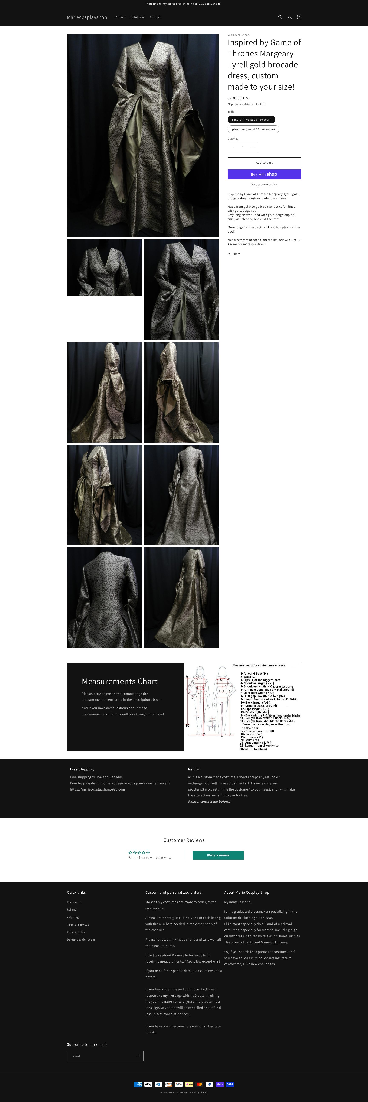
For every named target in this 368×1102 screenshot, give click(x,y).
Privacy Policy (76, 932)
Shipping (233, 104)
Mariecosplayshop (177, 1092)
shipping (73, 917)
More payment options (264, 184)
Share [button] (236, 254)
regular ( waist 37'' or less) (251, 120)
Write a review (218, 855)
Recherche (74, 902)
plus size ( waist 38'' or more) (253, 129)
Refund (72, 909)
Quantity (233, 138)
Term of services (78, 925)
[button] (280, 17)
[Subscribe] (138, 1056)
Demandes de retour (81, 939)
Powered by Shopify (197, 1092)
